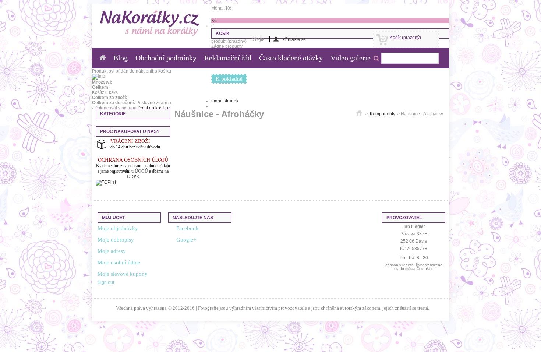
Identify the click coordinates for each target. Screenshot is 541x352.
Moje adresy (112, 251)
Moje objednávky (118, 228)
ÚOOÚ (141, 171)
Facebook (187, 228)
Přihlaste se (294, 39)
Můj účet (113, 217)
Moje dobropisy (116, 240)
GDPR (133, 176)
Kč (213, 20)
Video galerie (350, 58)
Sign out (106, 282)
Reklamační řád (227, 58)
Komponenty (382, 113)
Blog (120, 58)
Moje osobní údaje (119, 262)
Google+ (186, 240)
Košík (405, 37)
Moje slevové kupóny (123, 274)
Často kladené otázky (291, 58)
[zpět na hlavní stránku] (359, 113)
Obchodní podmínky (166, 58)
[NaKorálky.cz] (150, 23)
